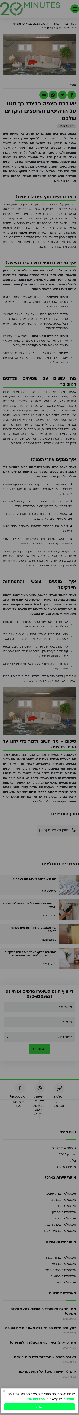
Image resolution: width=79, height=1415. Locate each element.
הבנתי (40, 1407)
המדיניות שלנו (36, 1399)
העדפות (68, 1399)
